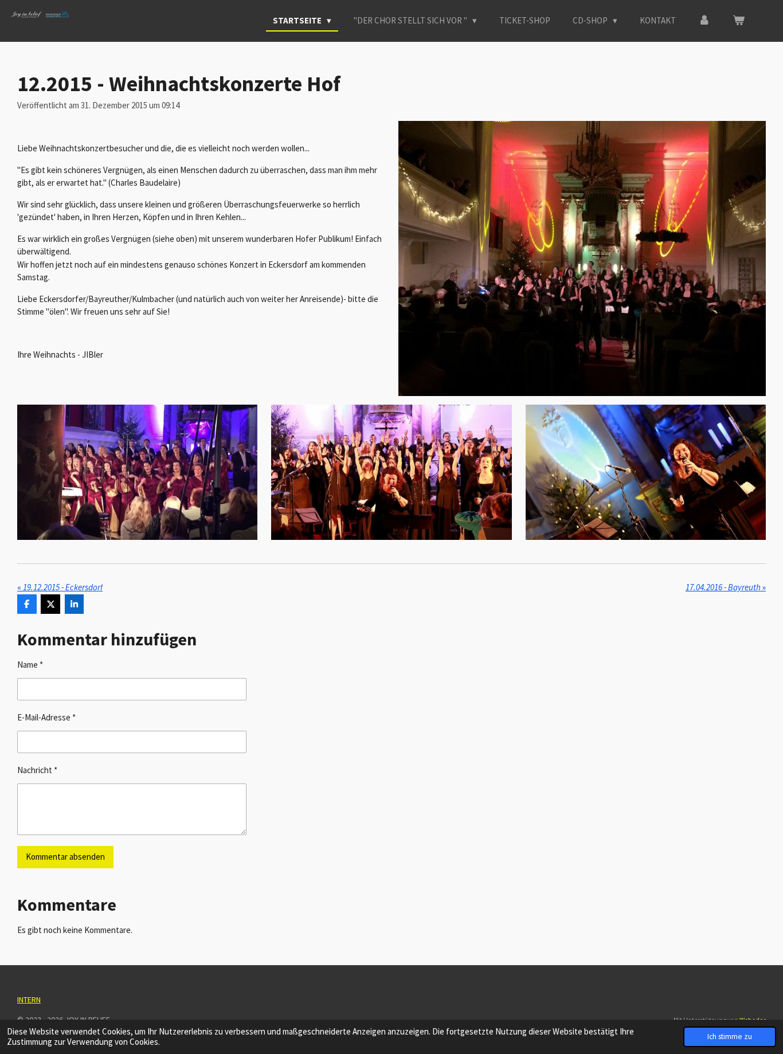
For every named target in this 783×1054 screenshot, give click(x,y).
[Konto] (704, 20)
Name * (30, 664)
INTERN (29, 999)
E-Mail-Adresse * (46, 717)
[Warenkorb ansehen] (738, 20)
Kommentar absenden (65, 856)
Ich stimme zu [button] (729, 1036)
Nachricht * (37, 770)
